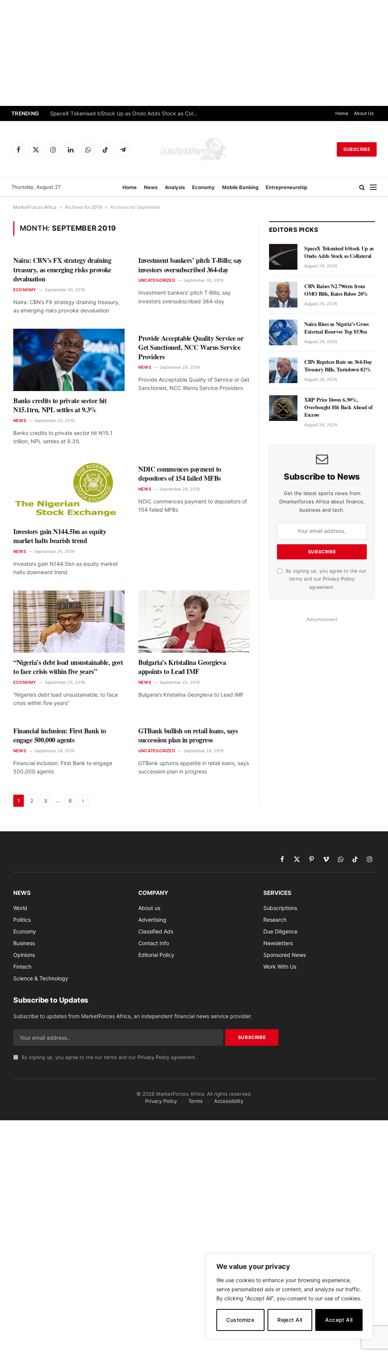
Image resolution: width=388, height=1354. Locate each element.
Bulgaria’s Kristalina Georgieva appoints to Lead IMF (182, 667)
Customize (240, 1320)
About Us (364, 113)
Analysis (175, 187)
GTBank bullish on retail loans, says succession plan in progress (188, 735)
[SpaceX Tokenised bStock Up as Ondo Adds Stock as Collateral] (283, 257)
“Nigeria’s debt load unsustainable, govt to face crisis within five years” (68, 667)
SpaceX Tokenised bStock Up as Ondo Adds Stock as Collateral (126, 113)
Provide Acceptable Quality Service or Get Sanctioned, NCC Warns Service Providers (190, 347)
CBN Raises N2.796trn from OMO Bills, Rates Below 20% (336, 290)
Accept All (338, 1320)
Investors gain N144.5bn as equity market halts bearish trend (59, 536)
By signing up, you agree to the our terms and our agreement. (325, 579)
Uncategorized (156, 280)
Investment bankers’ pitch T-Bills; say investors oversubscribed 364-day (190, 265)
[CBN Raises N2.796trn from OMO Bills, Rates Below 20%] (283, 294)
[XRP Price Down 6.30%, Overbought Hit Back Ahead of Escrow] (283, 408)
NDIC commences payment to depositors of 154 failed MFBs (179, 473)
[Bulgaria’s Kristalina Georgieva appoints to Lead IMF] (194, 621)
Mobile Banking (240, 187)
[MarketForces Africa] (194, 149)
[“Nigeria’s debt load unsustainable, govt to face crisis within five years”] (69, 621)
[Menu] (373, 187)
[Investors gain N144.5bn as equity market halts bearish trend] (69, 491)
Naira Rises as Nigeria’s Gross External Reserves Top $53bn (336, 327)
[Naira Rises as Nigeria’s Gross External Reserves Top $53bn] (283, 332)
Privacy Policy (339, 579)
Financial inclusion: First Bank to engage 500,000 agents (59, 735)
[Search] (362, 187)
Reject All (289, 1320)
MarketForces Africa (34, 207)
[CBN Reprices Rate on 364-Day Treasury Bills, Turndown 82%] (283, 370)
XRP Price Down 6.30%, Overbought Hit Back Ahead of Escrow (338, 407)
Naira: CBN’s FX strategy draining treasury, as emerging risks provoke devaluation (62, 269)
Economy (203, 187)
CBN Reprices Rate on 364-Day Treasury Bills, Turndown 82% (338, 365)
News (151, 187)
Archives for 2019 (83, 207)
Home (341, 113)
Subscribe (356, 149)
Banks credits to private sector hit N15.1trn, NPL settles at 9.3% (59, 405)
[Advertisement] (194, 53)
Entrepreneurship (286, 187)
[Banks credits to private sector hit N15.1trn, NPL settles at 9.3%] (69, 360)
